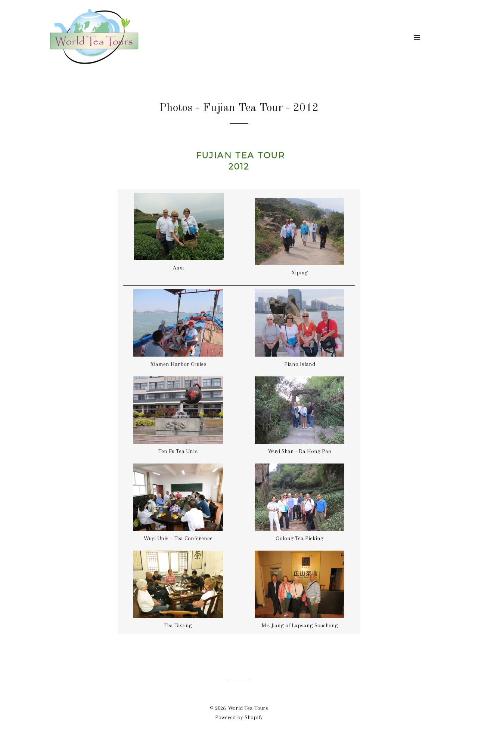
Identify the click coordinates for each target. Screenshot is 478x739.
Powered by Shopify (239, 717)
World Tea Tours (248, 708)
